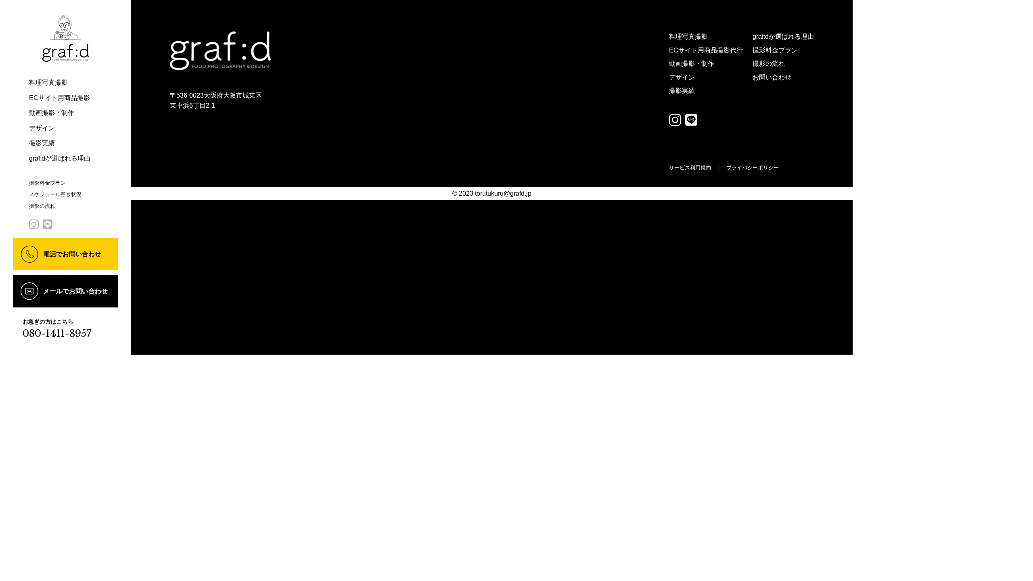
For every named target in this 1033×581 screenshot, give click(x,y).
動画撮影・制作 (51, 112)
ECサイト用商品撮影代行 (706, 50)
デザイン (42, 128)
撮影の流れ (42, 206)
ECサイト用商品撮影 (59, 97)
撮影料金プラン (47, 183)
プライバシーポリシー (752, 168)
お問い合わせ (772, 77)
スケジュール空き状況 (55, 194)
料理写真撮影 (48, 82)
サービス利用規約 (690, 168)
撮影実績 (42, 143)
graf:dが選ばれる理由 (59, 158)
